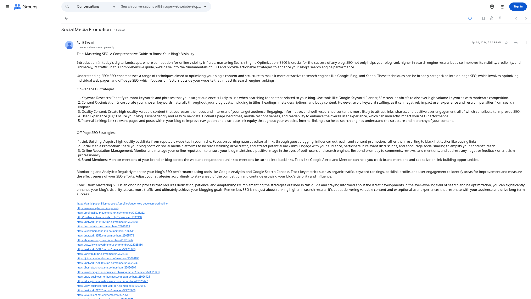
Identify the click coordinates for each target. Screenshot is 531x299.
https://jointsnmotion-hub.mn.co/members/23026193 (108, 258)
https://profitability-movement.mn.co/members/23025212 (111, 212)
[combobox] (161, 6)
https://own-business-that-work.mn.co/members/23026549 (111, 285)
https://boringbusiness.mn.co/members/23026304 (106, 267)
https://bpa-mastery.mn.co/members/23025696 (105, 240)
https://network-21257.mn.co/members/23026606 (106, 290)
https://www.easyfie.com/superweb (97, 208)
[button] (7, 7)
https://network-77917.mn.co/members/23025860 (106, 249)
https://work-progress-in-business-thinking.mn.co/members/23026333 (118, 272)
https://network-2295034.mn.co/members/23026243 (107, 263)
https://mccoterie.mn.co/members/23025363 (103, 226)
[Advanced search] (205, 6)
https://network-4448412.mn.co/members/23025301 (107, 221)
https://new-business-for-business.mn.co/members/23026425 (113, 276)
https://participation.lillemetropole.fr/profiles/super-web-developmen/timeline (122, 203)
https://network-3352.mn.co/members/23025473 (105, 235)
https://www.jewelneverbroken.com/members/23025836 (110, 244)
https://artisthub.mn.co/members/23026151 (102, 253)
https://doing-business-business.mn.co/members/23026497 (112, 281)
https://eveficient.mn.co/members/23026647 (103, 295)
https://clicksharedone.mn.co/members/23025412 (106, 231)
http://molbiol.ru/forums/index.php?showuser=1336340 (109, 217)
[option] (96, 6)
